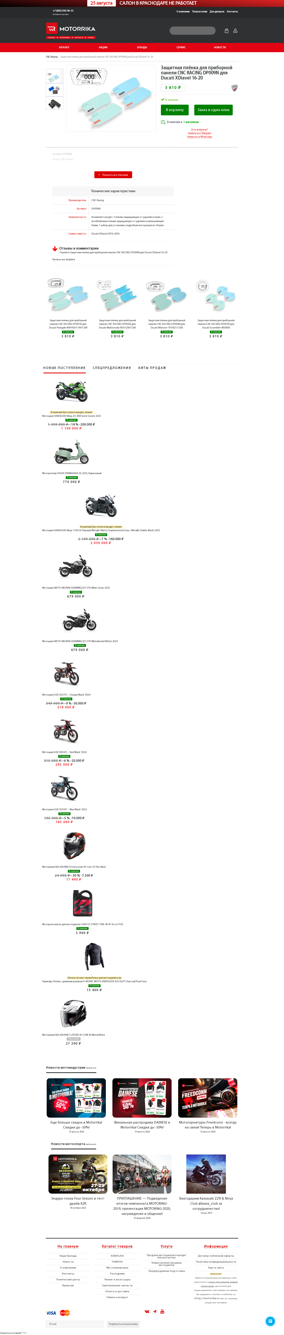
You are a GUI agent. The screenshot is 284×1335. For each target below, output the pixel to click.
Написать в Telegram (199, 133)
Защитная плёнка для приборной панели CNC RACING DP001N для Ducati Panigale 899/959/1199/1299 (68, 324)
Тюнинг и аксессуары (117, 1280)
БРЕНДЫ (142, 47)
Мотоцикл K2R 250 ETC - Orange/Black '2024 (66, 695)
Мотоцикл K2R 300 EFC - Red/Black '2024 (64, 752)
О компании (183, 11)
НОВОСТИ (220, 47)
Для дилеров (217, 11)
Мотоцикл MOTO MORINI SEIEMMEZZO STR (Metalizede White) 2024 (80, 641)
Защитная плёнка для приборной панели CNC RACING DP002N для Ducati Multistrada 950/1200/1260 (117, 324)
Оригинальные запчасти (117, 1285)
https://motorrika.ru (207, 1298)
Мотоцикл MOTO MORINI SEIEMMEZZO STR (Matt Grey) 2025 (76, 588)
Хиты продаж (152, 368)
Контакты (232, 11)
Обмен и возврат (117, 1297)
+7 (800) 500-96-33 (63, 11)
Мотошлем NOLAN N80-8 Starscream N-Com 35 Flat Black (74, 867)
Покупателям (199, 11)
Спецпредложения (112, 368)
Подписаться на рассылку (123, 1324)
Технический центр (68, 1280)
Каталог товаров (117, 1246)
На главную (68, 1246)
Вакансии (68, 1285)
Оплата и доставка (117, 1291)
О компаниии (68, 1268)
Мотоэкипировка (117, 1268)
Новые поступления (64, 368)
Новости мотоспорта (68, 1144)
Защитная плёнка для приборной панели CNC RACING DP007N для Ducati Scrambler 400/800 (216, 324)
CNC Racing (52, 57)
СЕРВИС (181, 47)
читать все (91, 1068)
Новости (68, 1262)
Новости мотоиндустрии (65, 1067)
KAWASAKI (117, 1256)
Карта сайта (216, 1268)
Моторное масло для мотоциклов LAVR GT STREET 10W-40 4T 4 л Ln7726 (82, 924)
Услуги (167, 1246)
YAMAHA (117, 1262)
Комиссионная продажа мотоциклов (167, 1264)
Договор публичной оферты (216, 1256)
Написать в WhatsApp (199, 137)
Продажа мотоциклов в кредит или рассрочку (167, 1256)
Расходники (117, 1274)
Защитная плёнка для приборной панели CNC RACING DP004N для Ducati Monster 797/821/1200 (166, 324)
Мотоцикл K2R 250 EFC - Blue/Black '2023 (64, 809)
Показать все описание (115, 175)
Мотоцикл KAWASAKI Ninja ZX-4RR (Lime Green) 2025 (71, 416)
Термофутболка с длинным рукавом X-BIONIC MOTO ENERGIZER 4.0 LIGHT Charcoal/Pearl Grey (94, 981)
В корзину (175, 110)
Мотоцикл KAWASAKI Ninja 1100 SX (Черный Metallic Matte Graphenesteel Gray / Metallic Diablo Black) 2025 (101, 530)
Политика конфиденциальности (216, 1262)
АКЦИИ (103, 47)
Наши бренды (68, 1256)
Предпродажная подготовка (166, 1271)
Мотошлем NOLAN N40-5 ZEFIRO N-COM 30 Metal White (73, 1035)
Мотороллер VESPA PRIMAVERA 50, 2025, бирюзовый (71, 473)
